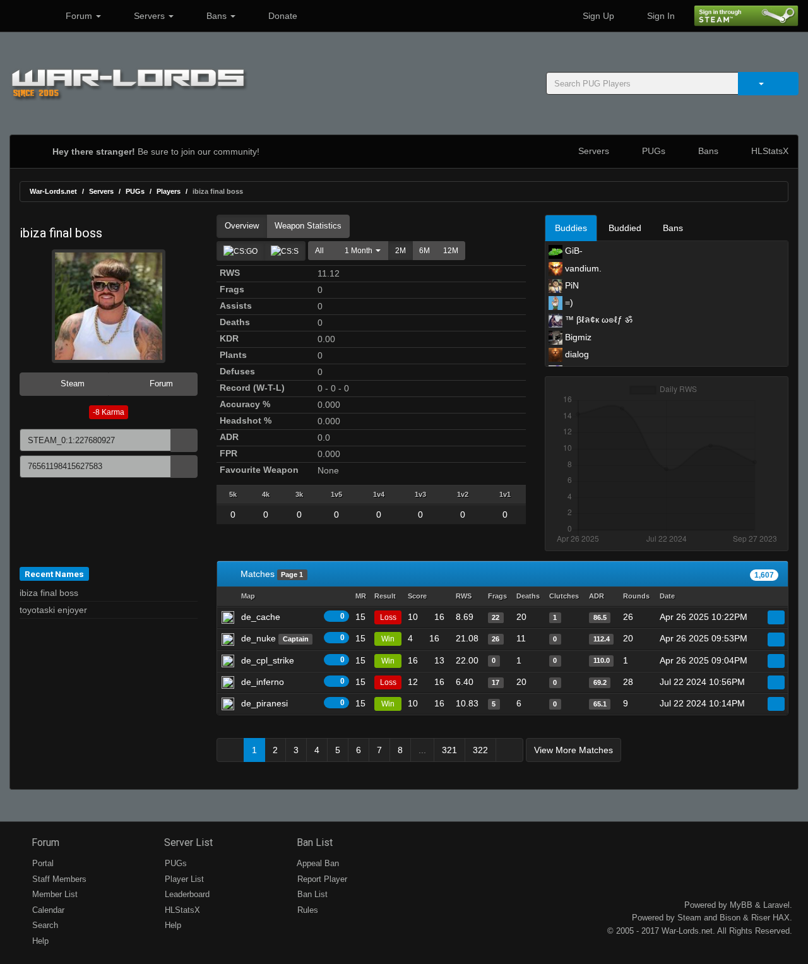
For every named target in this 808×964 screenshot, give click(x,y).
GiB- (572, 251)
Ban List (313, 842)
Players (169, 191)
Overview (242, 225)
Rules (306, 910)
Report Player (321, 879)
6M (424, 250)
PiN (570, 285)
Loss (388, 617)
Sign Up (597, 16)
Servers (149, 16)
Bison (730, 917)
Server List (187, 842)
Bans (216, 16)
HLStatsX (768, 151)
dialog (575, 354)
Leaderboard (186, 894)
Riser (760, 917)
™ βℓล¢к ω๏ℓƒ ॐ (597, 319)
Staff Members (58, 879)
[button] (359, 250)
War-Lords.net (53, 191)
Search (44, 925)
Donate (281, 16)
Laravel (776, 905)
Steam (71, 383)
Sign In (660, 16)
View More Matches (573, 750)
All (319, 250)
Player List (183, 879)
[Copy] (184, 440)
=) (567, 302)
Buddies (571, 228)
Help (39, 941)
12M (450, 250)
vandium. (582, 268)
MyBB (741, 905)
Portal (42, 863)
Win (388, 638)
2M (400, 250)
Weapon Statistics (308, 225)
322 (480, 750)
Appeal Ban (317, 863)
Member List (54, 894)
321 (449, 750)
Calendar (47, 910)
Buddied (625, 228)
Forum (79, 16)
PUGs (652, 151)
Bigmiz (576, 337)
